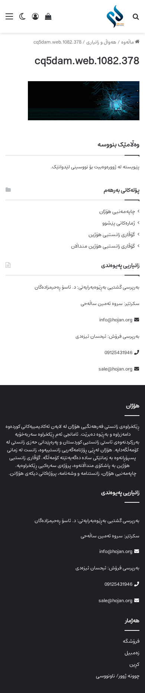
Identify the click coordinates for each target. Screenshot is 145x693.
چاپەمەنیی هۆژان (117, 212)
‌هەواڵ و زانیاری (101, 42)
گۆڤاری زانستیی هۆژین (111, 235)
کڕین (134, 664)
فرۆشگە (131, 641)
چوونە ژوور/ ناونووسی (117, 675)
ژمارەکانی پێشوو (118, 223)
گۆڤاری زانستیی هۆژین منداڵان (103, 246)
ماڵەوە (128, 42)
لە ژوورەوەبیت (108, 167)
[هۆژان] (116, 16)
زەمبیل (132, 652)
